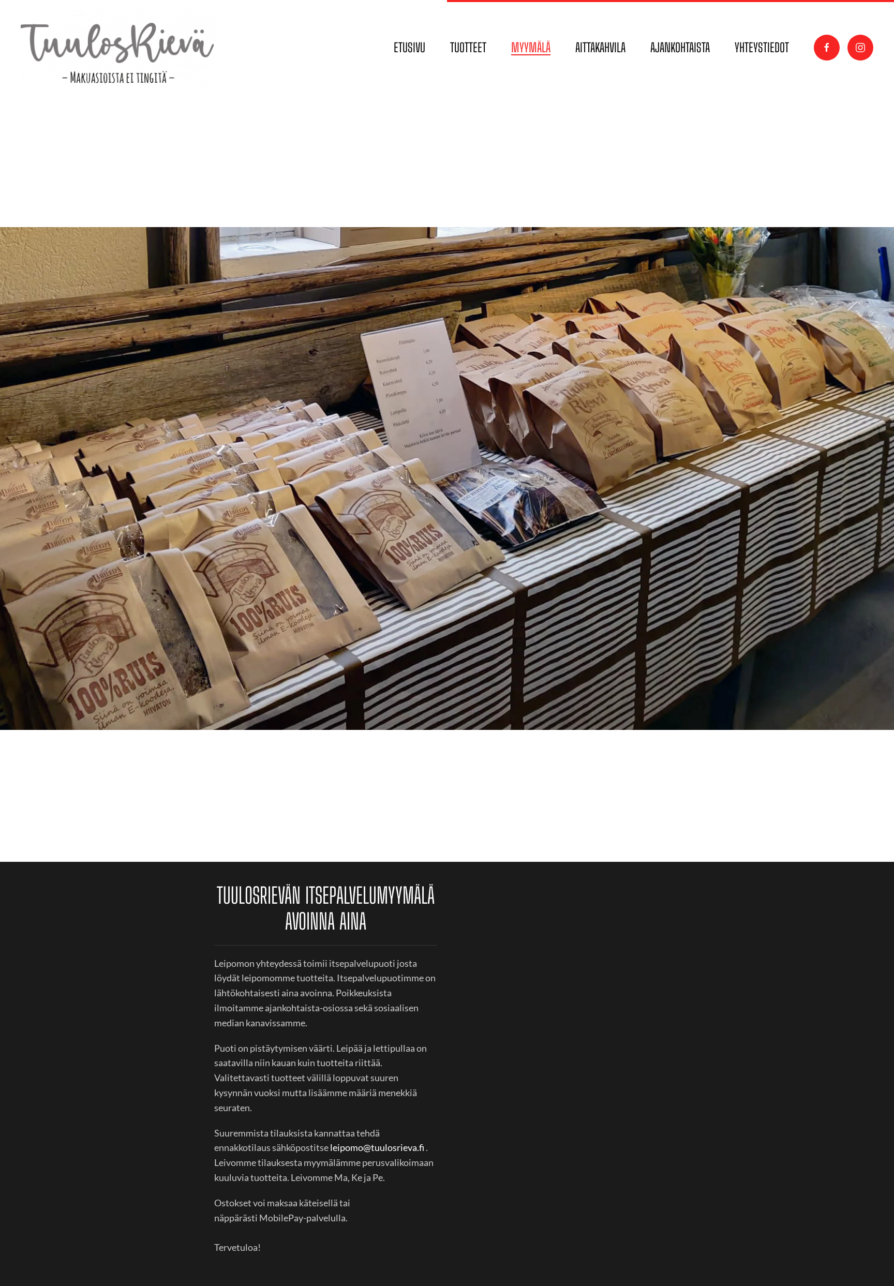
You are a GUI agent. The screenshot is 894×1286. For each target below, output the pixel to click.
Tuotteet (468, 47)
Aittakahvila (600, 47)
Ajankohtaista (680, 47)
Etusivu (409, 47)
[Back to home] (120, 47)
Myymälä (530, 47)
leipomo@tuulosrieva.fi (377, 1147)
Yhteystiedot (762, 47)
